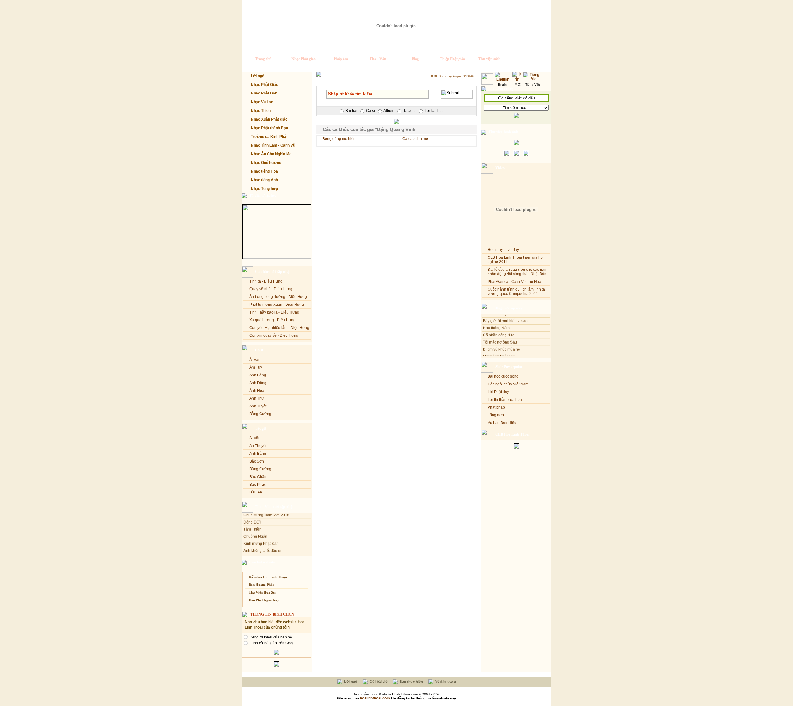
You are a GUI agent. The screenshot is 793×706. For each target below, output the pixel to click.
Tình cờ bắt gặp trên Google (274, 643)
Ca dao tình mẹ (415, 139)
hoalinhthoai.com (375, 698)
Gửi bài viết (378, 681)
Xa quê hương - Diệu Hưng (272, 320)
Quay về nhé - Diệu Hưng (270, 289)
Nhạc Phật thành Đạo (269, 128)
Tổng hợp (496, 415)
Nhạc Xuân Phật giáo (269, 119)
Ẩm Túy (255, 367)
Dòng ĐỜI (252, 517)
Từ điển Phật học (262, 195)
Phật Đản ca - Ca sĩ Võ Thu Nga (514, 281)
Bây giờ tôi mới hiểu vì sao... (506, 316)
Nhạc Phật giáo (303, 59)
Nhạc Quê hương (266, 162)
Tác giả (260, 428)
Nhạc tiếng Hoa (264, 171)
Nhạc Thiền (261, 110)
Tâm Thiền (252, 524)
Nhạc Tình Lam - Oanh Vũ (273, 145)
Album (388, 110)
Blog (415, 59)
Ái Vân (255, 359)
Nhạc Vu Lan (262, 102)
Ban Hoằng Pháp (261, 584)
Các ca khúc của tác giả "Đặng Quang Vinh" (370, 129)
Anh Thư (256, 398)
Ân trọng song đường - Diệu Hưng (278, 297)
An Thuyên (258, 446)
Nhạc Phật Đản (264, 93)
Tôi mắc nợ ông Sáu (500, 337)
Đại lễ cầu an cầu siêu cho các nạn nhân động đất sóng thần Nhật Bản (517, 271)
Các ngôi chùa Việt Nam (508, 384)
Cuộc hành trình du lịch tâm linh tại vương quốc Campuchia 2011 (517, 291)
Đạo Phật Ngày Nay (264, 600)
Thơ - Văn (378, 59)
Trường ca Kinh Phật (269, 136)
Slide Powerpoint (508, 367)
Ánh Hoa (256, 390)
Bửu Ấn (255, 492)
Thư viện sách (489, 59)
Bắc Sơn (256, 461)
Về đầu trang (445, 681)
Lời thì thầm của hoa (505, 399)
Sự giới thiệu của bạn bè (271, 637)
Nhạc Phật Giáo (264, 84)
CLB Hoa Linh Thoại (512, 434)
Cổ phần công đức (498, 330)
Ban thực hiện (411, 681)
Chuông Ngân (255, 531)
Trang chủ (263, 59)
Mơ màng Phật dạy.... (500, 351)
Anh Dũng (257, 383)
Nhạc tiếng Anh (264, 180)
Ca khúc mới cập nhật (273, 272)
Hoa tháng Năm (496, 323)
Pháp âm (341, 59)
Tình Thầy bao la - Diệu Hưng (274, 312)
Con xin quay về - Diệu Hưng (273, 335)
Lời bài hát (434, 110)
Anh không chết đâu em (263, 545)
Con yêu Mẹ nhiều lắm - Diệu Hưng (279, 328)
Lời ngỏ (257, 76)
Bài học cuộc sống (503, 376)
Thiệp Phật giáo (452, 59)
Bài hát (351, 110)
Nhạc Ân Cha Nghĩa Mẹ (271, 154)
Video (500, 168)
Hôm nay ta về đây (503, 250)
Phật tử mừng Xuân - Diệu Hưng (276, 304)
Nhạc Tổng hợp (264, 188)
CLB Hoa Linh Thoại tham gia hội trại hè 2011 (516, 259)
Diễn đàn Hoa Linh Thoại (268, 577)
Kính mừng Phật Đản (261, 538)
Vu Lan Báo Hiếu (502, 423)
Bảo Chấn (257, 477)
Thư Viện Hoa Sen (262, 592)
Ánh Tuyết (257, 406)
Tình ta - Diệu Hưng (266, 281)
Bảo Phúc (257, 484)
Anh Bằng (257, 375)
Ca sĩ (259, 350)
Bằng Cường (260, 414)
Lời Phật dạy (498, 392)
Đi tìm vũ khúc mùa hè (501, 344)
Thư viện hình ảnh (503, 132)
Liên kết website (262, 562)
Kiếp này (250, 552)
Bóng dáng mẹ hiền (339, 139)
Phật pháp (496, 407)
